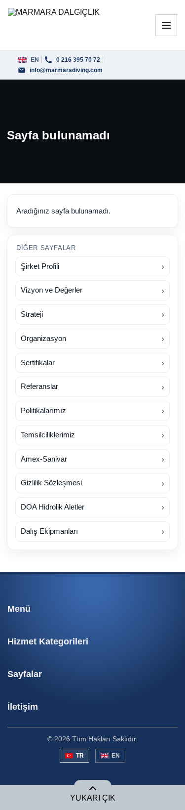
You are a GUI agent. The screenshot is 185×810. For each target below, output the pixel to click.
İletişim (22, 707)
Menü (19, 609)
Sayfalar (24, 674)
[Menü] (166, 25)
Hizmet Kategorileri (47, 641)
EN (115, 755)
